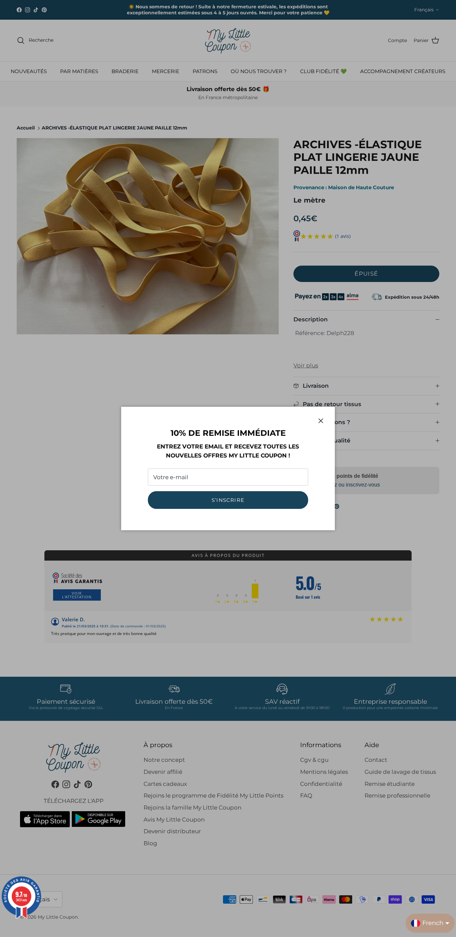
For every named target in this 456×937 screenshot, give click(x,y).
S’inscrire (228, 500)
